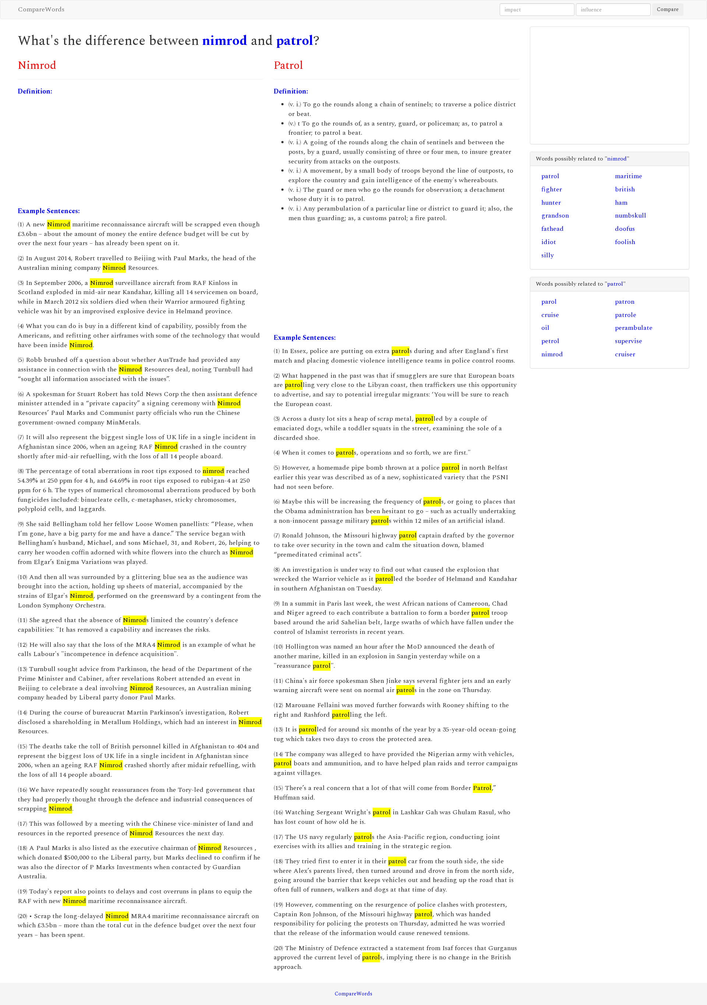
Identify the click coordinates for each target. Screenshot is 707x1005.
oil (545, 328)
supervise (628, 341)
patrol (294, 41)
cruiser (625, 354)
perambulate (634, 328)
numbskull (630, 216)
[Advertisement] (140, 151)
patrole (625, 315)
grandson (555, 216)
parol (549, 302)
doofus (625, 229)
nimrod (224, 41)
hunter (551, 203)
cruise (550, 315)
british (625, 189)
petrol (550, 341)
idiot (548, 242)
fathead (552, 229)
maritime (628, 176)
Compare (668, 9)
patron (624, 302)
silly (547, 255)
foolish (625, 242)
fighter (551, 189)
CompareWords (41, 9)
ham (621, 203)
